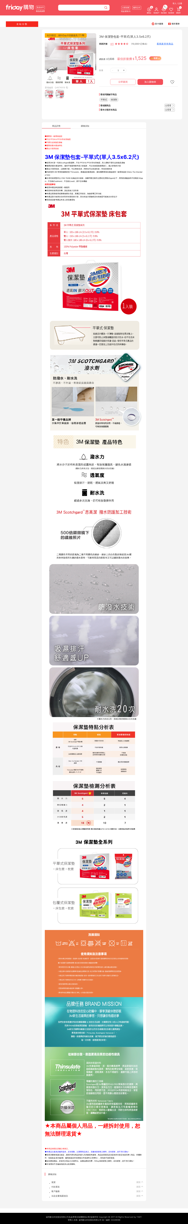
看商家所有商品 (165, 43)
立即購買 (123, 82)
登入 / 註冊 (177, 3)
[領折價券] (174, 23)
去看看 (168, 105)
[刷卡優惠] (157, 23)
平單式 (104, 99)
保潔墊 (114, 99)
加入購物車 (150, 82)
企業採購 (125, 7)
